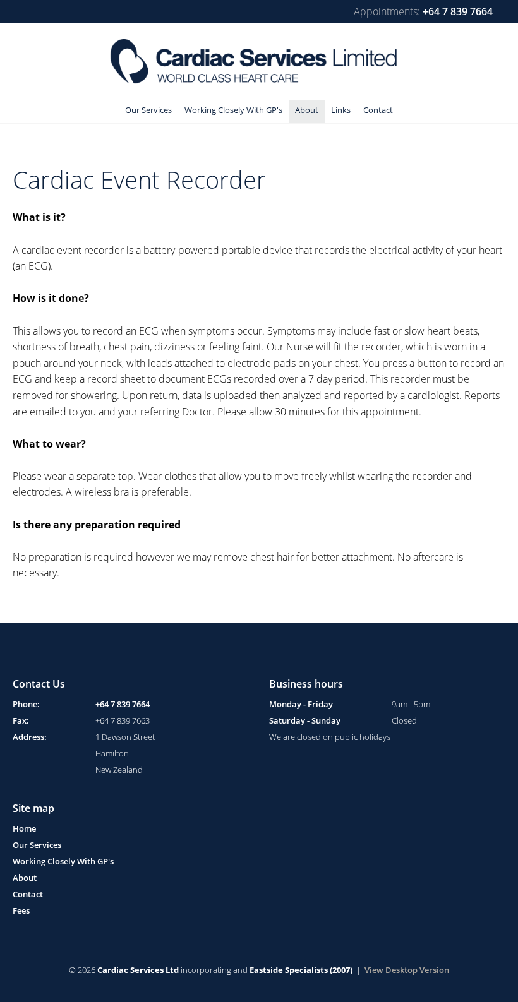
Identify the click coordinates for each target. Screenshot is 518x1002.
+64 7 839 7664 (458, 11)
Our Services (37, 844)
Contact (28, 894)
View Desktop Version (406, 969)
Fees (21, 910)
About (25, 877)
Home (24, 828)
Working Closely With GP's (63, 861)
